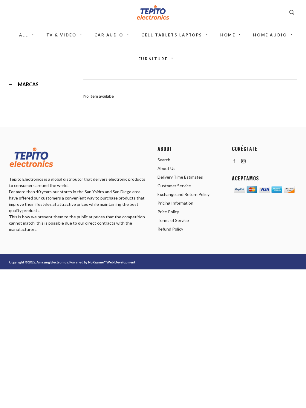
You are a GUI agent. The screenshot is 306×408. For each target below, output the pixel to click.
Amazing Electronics (52, 262)
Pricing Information (175, 202)
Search (163, 159)
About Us (166, 168)
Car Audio (108, 35)
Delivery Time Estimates (180, 177)
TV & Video (61, 35)
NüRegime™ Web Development (111, 262)
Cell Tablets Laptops (171, 35)
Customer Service (174, 185)
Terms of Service (173, 220)
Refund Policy (170, 228)
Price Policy (168, 211)
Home (227, 35)
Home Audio (270, 35)
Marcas (28, 84)
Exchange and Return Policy (183, 194)
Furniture (153, 58)
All (23, 35)
